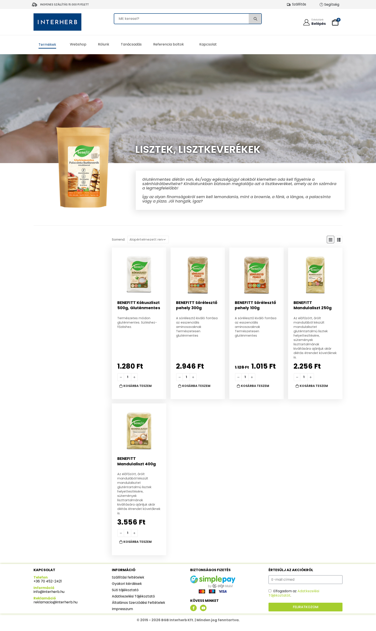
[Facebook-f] (193, 608)
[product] (139, 275)
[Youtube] (203, 608)
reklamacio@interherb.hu (55, 602)
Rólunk (103, 44)
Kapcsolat (208, 44)
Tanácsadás (131, 44)
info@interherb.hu (49, 591)
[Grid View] (330, 239)
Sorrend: (118, 239)
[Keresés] (255, 19)
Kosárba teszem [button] (137, 386)
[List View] (338, 239)
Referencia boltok (168, 44)
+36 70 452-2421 (48, 581)
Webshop (78, 44)
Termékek (47, 44)
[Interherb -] (57, 22)
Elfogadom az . (294, 593)
